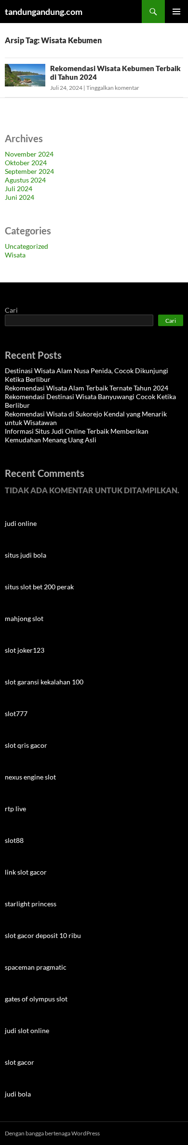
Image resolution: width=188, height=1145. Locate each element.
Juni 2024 (19, 197)
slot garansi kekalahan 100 (44, 682)
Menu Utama (176, 11)
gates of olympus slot (36, 999)
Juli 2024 (18, 188)
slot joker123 (24, 650)
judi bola (18, 1094)
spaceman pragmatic (36, 967)
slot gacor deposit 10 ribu (43, 935)
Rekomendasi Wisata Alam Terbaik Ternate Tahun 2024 (86, 388)
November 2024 (29, 154)
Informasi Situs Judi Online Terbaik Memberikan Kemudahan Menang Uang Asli (76, 435)
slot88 (14, 840)
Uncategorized (26, 246)
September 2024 (29, 171)
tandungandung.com (43, 11)
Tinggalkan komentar (112, 87)
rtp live (15, 808)
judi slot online (27, 1030)
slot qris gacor (26, 745)
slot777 (16, 713)
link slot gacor (26, 872)
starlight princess (30, 904)
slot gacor (19, 1062)
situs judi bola (25, 555)
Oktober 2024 (26, 162)
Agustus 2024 (25, 180)
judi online (21, 523)
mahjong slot (24, 618)
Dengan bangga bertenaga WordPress (52, 1133)
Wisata (15, 255)
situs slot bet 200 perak (39, 587)
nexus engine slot (30, 777)
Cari (11, 310)
